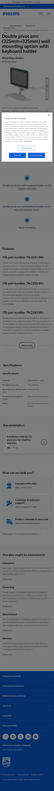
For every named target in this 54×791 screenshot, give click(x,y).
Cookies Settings (26, 148)
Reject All (17, 155)
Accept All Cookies (36, 155)
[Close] (49, 115)
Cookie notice (28, 141)
